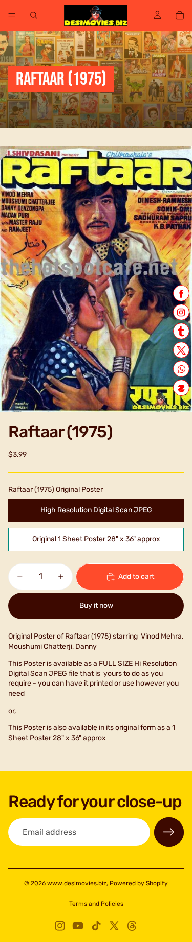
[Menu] (12, 15)
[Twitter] (114, 926)
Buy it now (96, 605)
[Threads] (132, 926)
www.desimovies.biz (76, 883)
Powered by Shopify (139, 883)
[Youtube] (78, 926)
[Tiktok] (96, 926)
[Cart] (179, 15)
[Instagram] (60, 926)
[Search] (34, 15)
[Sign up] (169, 832)
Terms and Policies (96, 903)
